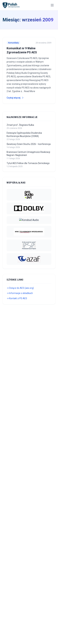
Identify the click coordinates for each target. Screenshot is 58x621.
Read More (29, 91)
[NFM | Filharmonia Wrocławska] (29, 232)
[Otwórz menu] (52, 5)
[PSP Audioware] (29, 245)
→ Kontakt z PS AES (17, 298)
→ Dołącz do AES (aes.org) (20, 288)
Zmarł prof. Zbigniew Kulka (20, 125)
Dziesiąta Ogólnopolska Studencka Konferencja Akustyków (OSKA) (24, 134)
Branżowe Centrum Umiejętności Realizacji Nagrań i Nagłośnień (28, 153)
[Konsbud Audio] (29, 220)
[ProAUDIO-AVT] (29, 195)
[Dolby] (29, 208)
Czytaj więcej (13, 97)
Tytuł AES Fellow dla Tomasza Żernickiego (28, 163)
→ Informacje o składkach (20, 293)
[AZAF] (29, 259)
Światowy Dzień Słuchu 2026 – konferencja (29, 144)
